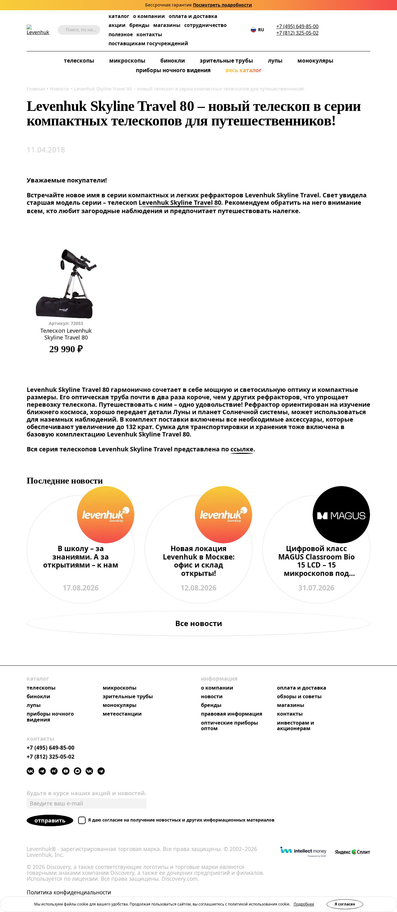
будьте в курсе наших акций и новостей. (86, 793)
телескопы (79, 61)
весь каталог (243, 70)
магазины (167, 25)
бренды (139, 25)
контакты (149, 34)
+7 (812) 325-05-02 (297, 33)
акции (117, 25)
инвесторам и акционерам (295, 725)
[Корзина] (358, 30)
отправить (49, 820)
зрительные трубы (226, 61)
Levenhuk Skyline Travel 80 (180, 203)
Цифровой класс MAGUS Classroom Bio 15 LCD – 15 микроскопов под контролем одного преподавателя (316, 561)
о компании (149, 16)
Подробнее (304, 904)
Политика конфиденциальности (69, 892)
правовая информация (231, 714)
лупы (275, 61)
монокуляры (315, 61)
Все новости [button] (198, 623)
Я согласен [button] (345, 904)
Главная (36, 88)
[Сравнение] (348, 30)
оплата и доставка (193, 16)
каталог (119, 16)
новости (212, 696)
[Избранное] (339, 30)
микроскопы (127, 61)
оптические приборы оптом (229, 725)
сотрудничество (205, 25)
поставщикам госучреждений (148, 43)
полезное (121, 34)
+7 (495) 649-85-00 (297, 26)
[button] (329, 30)
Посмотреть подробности (222, 5)
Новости (59, 88)
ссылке (241, 449)
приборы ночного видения (173, 70)
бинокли (172, 61)
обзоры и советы (299, 696)
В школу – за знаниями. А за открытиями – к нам (80, 557)
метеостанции (122, 714)
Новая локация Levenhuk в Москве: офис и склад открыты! (198, 561)
